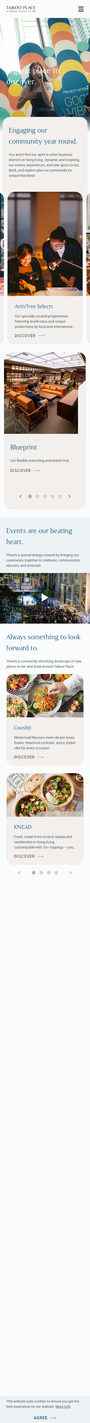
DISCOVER (25, 335)
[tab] (34, 873)
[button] (20, 496)
